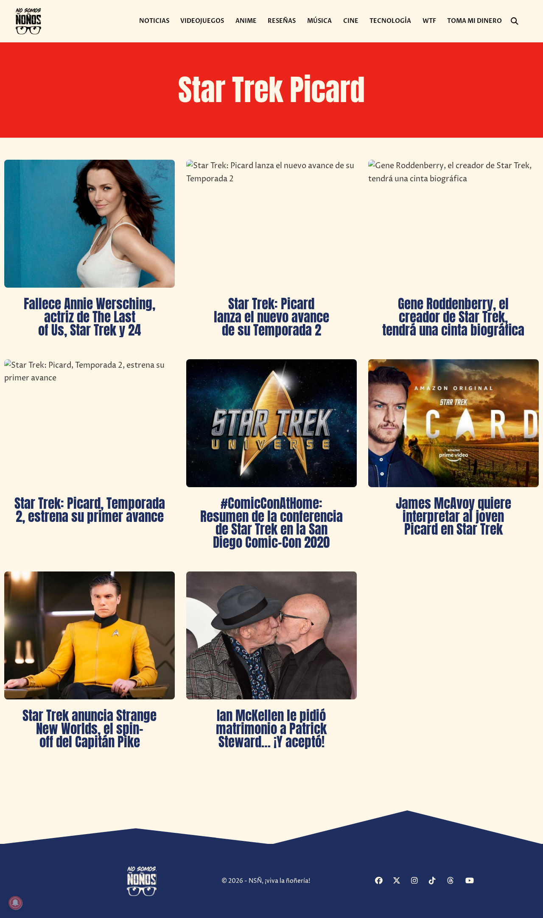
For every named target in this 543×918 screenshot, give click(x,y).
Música (319, 21)
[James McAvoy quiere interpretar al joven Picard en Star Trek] (453, 423)
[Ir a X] (401, 881)
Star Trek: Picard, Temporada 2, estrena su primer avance (89, 510)
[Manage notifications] (15, 903)
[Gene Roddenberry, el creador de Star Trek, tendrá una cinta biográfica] (453, 224)
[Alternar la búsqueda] (514, 21)
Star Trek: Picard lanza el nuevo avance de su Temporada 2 (271, 317)
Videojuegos (202, 21)
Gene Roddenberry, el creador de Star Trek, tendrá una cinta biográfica (453, 317)
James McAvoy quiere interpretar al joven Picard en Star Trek (453, 516)
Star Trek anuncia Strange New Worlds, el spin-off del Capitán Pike (89, 729)
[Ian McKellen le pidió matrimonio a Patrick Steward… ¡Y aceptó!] (271, 635)
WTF (429, 21)
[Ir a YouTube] (473, 881)
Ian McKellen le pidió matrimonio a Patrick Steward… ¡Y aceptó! (271, 729)
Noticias (154, 21)
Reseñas (282, 21)
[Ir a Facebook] (383, 881)
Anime (246, 21)
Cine (350, 21)
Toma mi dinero (474, 21)
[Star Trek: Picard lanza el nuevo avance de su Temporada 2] (271, 224)
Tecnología (390, 21)
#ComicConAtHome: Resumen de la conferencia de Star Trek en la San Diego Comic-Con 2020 (271, 523)
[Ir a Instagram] (419, 881)
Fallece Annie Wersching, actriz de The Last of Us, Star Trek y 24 (89, 317)
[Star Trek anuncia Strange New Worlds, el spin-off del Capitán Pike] (89, 635)
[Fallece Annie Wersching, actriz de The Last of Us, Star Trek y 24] (89, 224)
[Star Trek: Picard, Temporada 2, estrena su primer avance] (89, 423)
